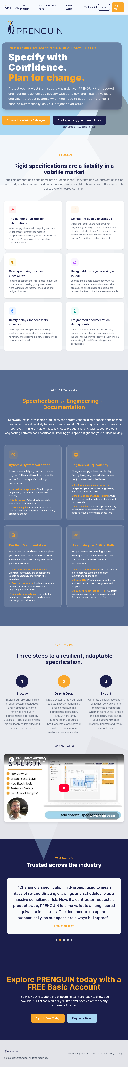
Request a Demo (82, 1018)
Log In (121, 1053)
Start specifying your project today (79, 120)
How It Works (69, 7)
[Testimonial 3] (64, 940)
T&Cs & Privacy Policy (102, 1053)
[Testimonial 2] (60, 940)
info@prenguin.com (78, 1053)
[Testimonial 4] (68, 940)
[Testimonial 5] (71, 940)
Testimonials (91, 7)
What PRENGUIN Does (47, 7)
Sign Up (116, 7)
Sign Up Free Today (48, 1018)
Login (104, 7)
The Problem (24, 7)
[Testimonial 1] (56, 940)
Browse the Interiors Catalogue (26, 120)
